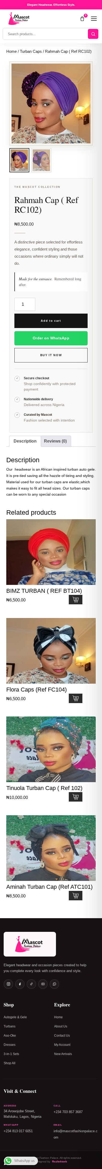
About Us (60, 1026)
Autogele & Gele (15, 1017)
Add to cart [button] (75, 599)
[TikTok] (31, 984)
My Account (62, 1045)
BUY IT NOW (51, 355)
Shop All (9, 1063)
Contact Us (62, 1035)
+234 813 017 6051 (18, 1131)
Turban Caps (31, 51)
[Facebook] (20, 984)
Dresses (9, 1045)
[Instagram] (8, 984)
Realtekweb (59, 1161)
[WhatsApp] (54, 984)
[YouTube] (43, 984)
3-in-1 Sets (11, 1054)
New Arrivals (63, 1054)
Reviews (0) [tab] (55, 441)
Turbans (9, 1026)
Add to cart (51, 320)
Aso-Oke (10, 1035)
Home (11, 51)
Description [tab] (25, 441)
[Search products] (93, 34)
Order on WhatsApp (51, 338)
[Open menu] (93, 18)
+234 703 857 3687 (68, 1112)
